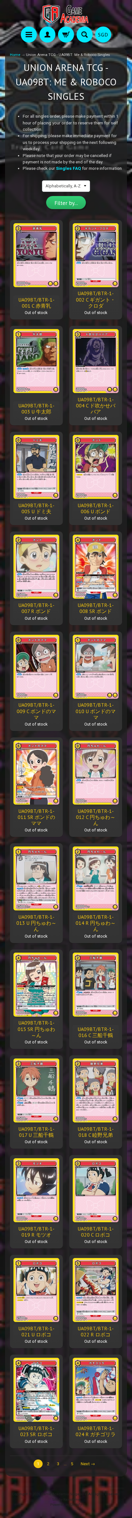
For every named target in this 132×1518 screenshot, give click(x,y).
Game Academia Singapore (63, 1494)
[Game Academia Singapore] (66, 14)
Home (15, 54)
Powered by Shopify (66, 1505)
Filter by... (66, 203)
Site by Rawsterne (66, 1500)
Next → (88, 1463)
